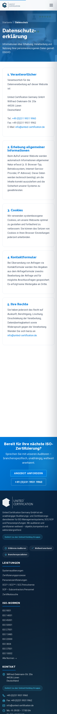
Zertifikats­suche (10, 594)
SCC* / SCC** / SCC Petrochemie (18, 585)
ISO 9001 (6, 610)
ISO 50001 (7, 625)
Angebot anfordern (28, 473)
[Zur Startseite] (28, 502)
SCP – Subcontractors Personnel (18, 589)
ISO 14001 (7, 615)
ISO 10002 (7, 653)
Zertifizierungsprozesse (14, 575)
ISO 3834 (6, 644)
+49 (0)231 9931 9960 (24, 118)
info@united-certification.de (30, 127)
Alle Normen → (9, 658)
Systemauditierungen (12, 570)
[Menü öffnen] (51, 5)
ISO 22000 (7, 639)
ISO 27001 (7, 629)
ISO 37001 (7, 648)
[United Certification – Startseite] (11, 5)
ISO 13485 (7, 634)
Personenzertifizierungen (14, 580)
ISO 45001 (7, 620)
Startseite (7, 22)
